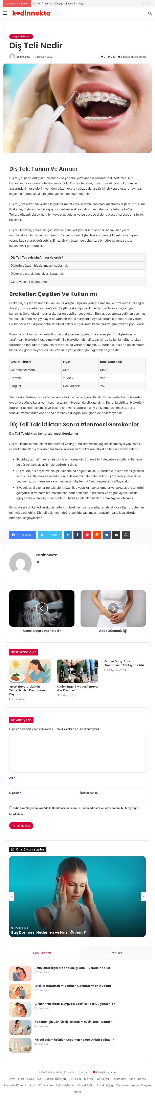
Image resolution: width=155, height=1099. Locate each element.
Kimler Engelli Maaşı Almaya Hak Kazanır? (77, 688)
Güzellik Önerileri (55, 1078)
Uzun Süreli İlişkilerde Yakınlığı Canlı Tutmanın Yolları (73, 968)
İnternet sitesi (89, 792)
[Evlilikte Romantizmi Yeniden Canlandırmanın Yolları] (20, 991)
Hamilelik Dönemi (15, 1085)
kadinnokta (23, 56)
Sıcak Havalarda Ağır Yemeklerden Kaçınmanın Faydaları (28, 690)
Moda (32, 1085)
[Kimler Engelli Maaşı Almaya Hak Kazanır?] (77, 671)
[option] (77, 896)
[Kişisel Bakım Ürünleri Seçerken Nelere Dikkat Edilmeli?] (20, 1045)
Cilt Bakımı (75, 1078)
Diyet (12, 1078)
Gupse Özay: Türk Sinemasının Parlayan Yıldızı (124, 663)
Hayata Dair (119, 1078)
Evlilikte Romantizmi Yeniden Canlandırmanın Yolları (73, 986)
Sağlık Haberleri (21, 36)
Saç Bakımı (102, 1078)
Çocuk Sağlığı (105, 1085)
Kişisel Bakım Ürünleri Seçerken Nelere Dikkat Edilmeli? (74, 1040)
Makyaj (88, 1078)
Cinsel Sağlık (86, 1085)
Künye (78, 1091)
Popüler (116, 953)
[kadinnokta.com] (31, 13)
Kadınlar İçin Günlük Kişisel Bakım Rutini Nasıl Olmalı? (73, 1022)
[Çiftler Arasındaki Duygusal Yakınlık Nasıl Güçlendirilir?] (20, 1009)
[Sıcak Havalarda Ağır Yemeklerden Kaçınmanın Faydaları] (30, 671)
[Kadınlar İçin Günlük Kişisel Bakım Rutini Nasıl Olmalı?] (20, 1027)
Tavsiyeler (122, 1085)
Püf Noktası (45, 1085)
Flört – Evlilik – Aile (30, 1078)
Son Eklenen (42, 953)
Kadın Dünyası (137, 1078)
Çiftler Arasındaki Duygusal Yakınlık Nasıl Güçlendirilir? (67, 3)
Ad (12, 777)
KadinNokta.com (106, 1072)
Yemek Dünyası (141, 1085)
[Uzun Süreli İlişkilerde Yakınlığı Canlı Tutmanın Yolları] (20, 973)
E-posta (15, 792)
